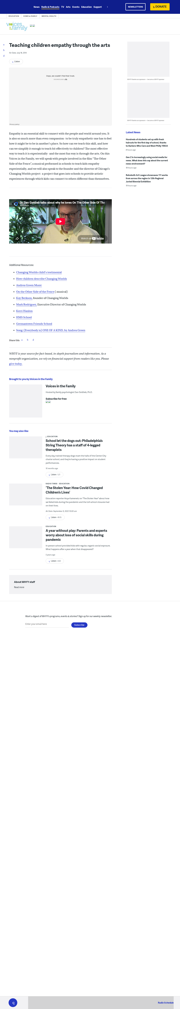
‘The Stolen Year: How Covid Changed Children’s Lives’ (74, 490)
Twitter (27, 340)
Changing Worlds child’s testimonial (39, 272)
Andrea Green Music (29, 285)
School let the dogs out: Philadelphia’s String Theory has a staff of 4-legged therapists (74, 445)
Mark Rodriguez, (26, 304)
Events (75, 6)
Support (98, 6)
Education (86, 6)
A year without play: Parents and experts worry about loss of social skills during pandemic (76, 535)
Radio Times (51, 483)
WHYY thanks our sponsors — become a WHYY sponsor (145, 79)
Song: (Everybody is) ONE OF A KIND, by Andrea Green (50, 330)
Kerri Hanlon (24, 311)
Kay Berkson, (24, 298)
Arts (68, 6)
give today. (15, 364)
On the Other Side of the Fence (35, 291)
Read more (19, 587)
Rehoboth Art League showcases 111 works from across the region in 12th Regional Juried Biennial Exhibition (147, 178)
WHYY (16, 7)
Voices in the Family (61, 386)
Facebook (22, 340)
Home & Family (30, 16)
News (37, 6)
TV (62, 6)
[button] (13, 1002)
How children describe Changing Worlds (41, 279)
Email (33, 340)
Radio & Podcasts (50, 6)
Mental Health (49, 16)
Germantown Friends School (34, 324)
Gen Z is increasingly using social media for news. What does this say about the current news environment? (147, 160)
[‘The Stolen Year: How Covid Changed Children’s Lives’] (25, 496)
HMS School (24, 317)
